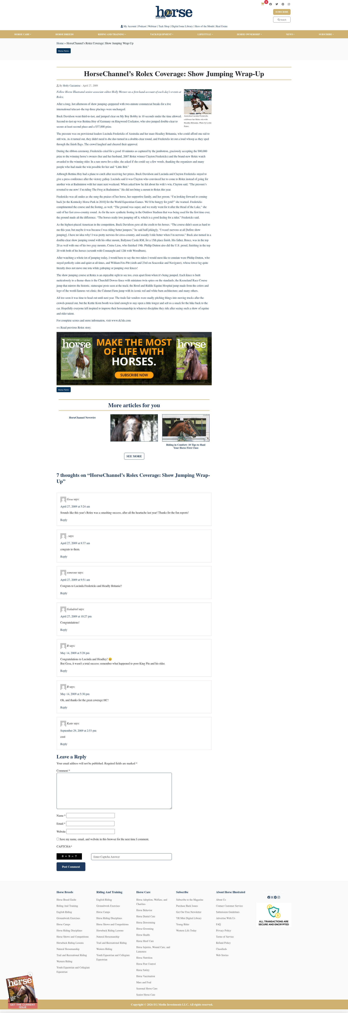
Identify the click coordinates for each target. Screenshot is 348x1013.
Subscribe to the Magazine (189, 899)
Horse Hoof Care (145, 941)
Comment (63, 770)
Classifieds (221, 949)
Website (61, 831)
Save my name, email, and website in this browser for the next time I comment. (104, 839)
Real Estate (221, 26)
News (289, 34)
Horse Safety (143, 970)
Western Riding (64, 961)
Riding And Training (67, 905)
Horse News (63, 50)
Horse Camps (63, 924)
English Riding (64, 912)
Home (60, 43)
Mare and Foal (143, 982)
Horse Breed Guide (66, 899)
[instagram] (289, 4)
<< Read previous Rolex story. (74, 327)
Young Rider (182, 924)
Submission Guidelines (227, 912)
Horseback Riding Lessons (70, 942)
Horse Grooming (145, 928)
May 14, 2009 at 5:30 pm (74, 694)
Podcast (142, 26)
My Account (129, 26)
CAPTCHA (64, 846)
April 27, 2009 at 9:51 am (75, 579)
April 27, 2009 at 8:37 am (75, 543)
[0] (262, 4)
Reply (63, 520)
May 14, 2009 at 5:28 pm (74, 653)
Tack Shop (164, 26)
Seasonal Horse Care (146, 988)
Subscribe (282, 11)
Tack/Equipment (161, 34)
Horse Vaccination (145, 976)
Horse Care (22, 34)
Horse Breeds (64, 34)
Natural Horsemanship (68, 949)
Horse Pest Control (146, 963)
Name (61, 815)
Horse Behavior (144, 910)
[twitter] (277, 4)
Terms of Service (225, 936)
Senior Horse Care (145, 994)
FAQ (218, 924)
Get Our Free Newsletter (188, 912)
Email (61, 823)
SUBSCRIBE (325, 34)
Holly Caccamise (71, 85)
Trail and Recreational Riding (72, 955)
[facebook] (270, 4)
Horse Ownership (248, 34)
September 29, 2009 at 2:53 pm (78, 730)
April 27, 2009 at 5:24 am (75, 506)
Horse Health (143, 934)
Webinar (152, 26)
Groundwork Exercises (68, 918)
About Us (221, 899)
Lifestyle (204, 34)
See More (134, 456)
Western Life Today (186, 930)
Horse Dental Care (145, 916)
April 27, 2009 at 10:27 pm (76, 616)
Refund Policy (223, 942)
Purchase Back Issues (187, 905)
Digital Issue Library (182, 26)
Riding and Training (111, 34)
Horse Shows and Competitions (73, 936)
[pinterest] (283, 4)
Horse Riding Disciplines (69, 930)
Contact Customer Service (229, 905)
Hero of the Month (204, 26)
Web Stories (222, 955)
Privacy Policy (223, 930)
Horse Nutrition (144, 957)
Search (283, 19)
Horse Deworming (145, 922)
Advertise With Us (225, 918)
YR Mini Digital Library (189, 918)
